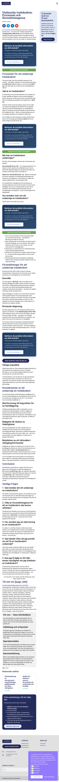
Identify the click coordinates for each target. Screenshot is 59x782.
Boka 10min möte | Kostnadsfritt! (19, 70)
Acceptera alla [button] (36, 776)
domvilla (25, 84)
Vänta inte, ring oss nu (12, 726)
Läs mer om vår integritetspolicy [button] (39, 764)
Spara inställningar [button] (49, 776)
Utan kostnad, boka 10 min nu (16, 361)
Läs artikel (7, 690)
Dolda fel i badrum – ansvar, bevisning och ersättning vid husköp (28, 681)
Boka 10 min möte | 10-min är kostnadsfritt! (19, 232)
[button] (57, 3)
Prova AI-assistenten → (14, 62)
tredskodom (7, 30)
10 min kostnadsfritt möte (12, 746)
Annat (9, 21)
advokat (33, 570)
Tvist (6, 668)
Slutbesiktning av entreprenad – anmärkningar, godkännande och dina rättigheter (10, 682)
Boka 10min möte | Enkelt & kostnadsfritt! (19, 151)
